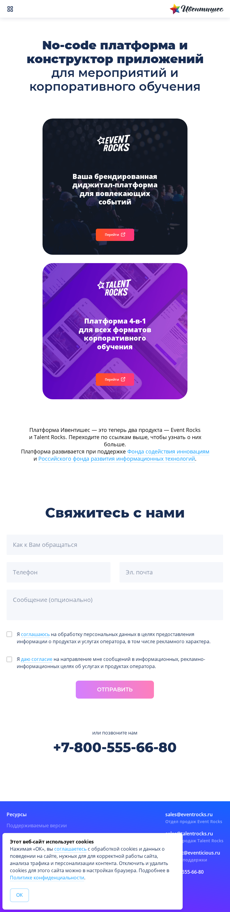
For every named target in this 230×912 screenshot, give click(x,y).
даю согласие (36, 659)
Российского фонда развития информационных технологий (116, 458)
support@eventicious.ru (192, 852)
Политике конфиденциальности (47, 877)
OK (19, 895)
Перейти (112, 234)
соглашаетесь (70, 849)
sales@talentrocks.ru (189, 833)
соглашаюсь (35, 634)
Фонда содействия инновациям (168, 451)
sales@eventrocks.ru (189, 814)
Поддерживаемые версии (37, 825)
